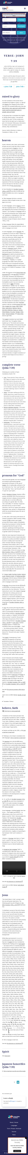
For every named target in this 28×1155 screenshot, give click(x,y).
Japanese (7, 741)
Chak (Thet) (20, 313)
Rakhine (15, 308)
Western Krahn (10, 576)
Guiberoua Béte (21, 576)
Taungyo (17, 312)
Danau (13, 306)
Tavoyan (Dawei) (10, 313)
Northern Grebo (16, 574)
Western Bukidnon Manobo (11, 407)
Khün (3, 308)
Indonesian (15, 674)
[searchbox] (9, 32)
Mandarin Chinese (11, 494)
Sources (14, 1131)
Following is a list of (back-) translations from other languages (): (14, 736)
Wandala (19, 231)
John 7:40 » (20, 87)
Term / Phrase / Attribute (14, 1128)
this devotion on (14, 881)
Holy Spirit (7, 1055)
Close (26, 1138)
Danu (3, 313)
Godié (10, 574)
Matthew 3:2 (9, 257)
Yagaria (19, 205)
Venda (21, 803)
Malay (21, 674)
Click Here (17, 1151)
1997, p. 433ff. (15, 684)
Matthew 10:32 (12, 248)
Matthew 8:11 (6, 254)
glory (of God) (10, 112)
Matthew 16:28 (12, 265)
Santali (18, 810)
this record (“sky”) (16, 185)
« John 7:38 (8, 87)
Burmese (16, 274)
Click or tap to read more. (10, 1039)
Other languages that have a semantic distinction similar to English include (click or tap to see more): (13, 200)
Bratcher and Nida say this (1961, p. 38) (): (14, 731)
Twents (4, 674)
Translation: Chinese (8, 701)
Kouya (6, 574)
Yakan (5, 392)
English (15, 148)
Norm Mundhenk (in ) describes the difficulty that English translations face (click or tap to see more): (13, 192)
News (14, 1135)
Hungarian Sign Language (10, 849)
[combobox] (9, 32)
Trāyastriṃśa (5, 297)
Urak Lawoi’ (16, 622)
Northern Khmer (20, 613)
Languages (14, 1125)
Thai (5, 607)
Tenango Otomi (8, 456)
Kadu (17, 306)
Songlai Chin (8, 306)
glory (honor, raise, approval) (10, 108)
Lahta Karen (9, 308)
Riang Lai (15, 310)
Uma (5, 377)
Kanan (21, 306)
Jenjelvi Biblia (13, 857)
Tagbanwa (6, 435)
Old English (22, 944)
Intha (21, 312)
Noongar (11, 838)
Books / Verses (14, 1122)
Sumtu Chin (20, 304)
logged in (14, 1101)
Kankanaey (7, 422)
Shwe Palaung (5, 312)
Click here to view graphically (12, 711)
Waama (7, 104)
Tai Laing (12, 312)
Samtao (20, 310)
